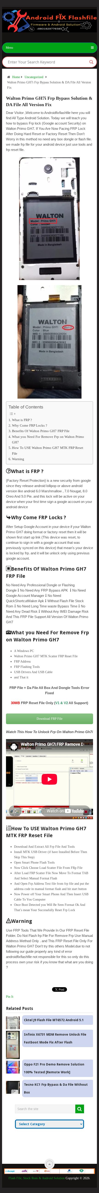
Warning (18, 459)
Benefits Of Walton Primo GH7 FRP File (41, 431)
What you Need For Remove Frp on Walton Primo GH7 (48, 439)
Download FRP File (49, 718)
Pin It (9, 996)
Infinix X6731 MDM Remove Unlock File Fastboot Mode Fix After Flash (55, 1038)
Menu (9, 47)
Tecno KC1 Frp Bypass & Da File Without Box (56, 1088)
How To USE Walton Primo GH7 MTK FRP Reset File (47, 450)
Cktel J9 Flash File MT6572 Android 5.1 (54, 1020)
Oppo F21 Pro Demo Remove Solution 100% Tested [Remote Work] (54, 1068)
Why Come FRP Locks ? (29, 425)
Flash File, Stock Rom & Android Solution (37, 1178)
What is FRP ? (22, 420)
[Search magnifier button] (91, 62)
